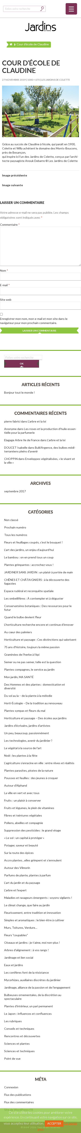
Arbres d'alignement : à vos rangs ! (26, 950)
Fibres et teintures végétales (23, 815)
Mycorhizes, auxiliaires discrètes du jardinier (32, 980)
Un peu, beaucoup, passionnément (26, 733)
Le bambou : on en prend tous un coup (29, 557)
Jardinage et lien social (18, 957)
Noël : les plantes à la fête (20, 755)
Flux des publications (17, 1094)
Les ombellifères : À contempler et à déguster (33, 598)
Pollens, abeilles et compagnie (23, 823)
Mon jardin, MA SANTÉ (19, 677)
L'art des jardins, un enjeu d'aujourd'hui (29, 550)
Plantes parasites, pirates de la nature (28, 770)
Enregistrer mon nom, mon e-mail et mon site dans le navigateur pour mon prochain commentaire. (34, 321)
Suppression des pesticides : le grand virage (32, 830)
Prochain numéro (15, 527)
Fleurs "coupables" (16, 935)
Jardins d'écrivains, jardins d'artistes (27, 725)
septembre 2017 (15, 491)
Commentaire (10, 224)
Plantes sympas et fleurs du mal (24, 710)
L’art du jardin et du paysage (22, 882)
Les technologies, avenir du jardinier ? (28, 740)
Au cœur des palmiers (18, 632)
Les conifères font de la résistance (26, 972)
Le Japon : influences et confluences (28, 1013)
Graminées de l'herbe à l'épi (21, 654)
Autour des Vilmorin (17, 867)
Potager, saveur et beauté (21, 845)
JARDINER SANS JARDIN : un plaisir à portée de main (38, 572)
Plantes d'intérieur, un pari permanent (28, 1006)
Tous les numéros (15, 535)
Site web (5, 299)
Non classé (11, 520)
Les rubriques (13, 1021)
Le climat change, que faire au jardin (27, 905)
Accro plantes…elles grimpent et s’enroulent (33, 860)
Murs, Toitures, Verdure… (20, 927)
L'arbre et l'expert (15, 890)
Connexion (11, 1087)
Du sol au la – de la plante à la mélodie (28, 695)
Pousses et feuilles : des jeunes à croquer (31, 778)
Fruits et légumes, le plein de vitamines (29, 808)
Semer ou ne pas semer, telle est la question (32, 662)
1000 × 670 (33, 79)
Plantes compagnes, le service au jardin (29, 669)
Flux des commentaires (19, 1102)
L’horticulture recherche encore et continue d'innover (39, 624)
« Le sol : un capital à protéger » (24, 838)
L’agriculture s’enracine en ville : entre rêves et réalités (39, 763)
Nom (4, 270)
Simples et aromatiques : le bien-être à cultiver (34, 920)
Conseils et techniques (19, 1028)
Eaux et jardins (13, 965)
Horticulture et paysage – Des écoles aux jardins (35, 718)
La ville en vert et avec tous (21, 793)
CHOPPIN (11, 459)
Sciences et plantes (17, 1043)
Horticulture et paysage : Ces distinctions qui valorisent (40, 639)
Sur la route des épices (19, 853)
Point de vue (12, 1058)
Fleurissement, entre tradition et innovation (32, 912)
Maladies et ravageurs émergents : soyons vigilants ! (38, 897)
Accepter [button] (54, 1123)
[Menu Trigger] (71, 9)
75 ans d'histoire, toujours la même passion (32, 647)
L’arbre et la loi (37, 421)
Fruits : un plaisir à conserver (22, 800)
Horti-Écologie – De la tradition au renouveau (33, 703)
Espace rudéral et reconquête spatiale (29, 591)
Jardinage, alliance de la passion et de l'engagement (37, 987)
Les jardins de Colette (55, 79)
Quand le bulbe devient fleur (22, 617)
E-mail (5, 285)
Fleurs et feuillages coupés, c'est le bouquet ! (33, 542)
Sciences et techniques (19, 1051)
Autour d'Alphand (15, 785)
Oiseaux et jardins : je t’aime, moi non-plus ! (32, 942)
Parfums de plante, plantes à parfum (27, 875)
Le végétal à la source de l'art (23, 748)
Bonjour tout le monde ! (19, 392)
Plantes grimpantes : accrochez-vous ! (29, 564)
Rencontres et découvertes (22, 1036)
